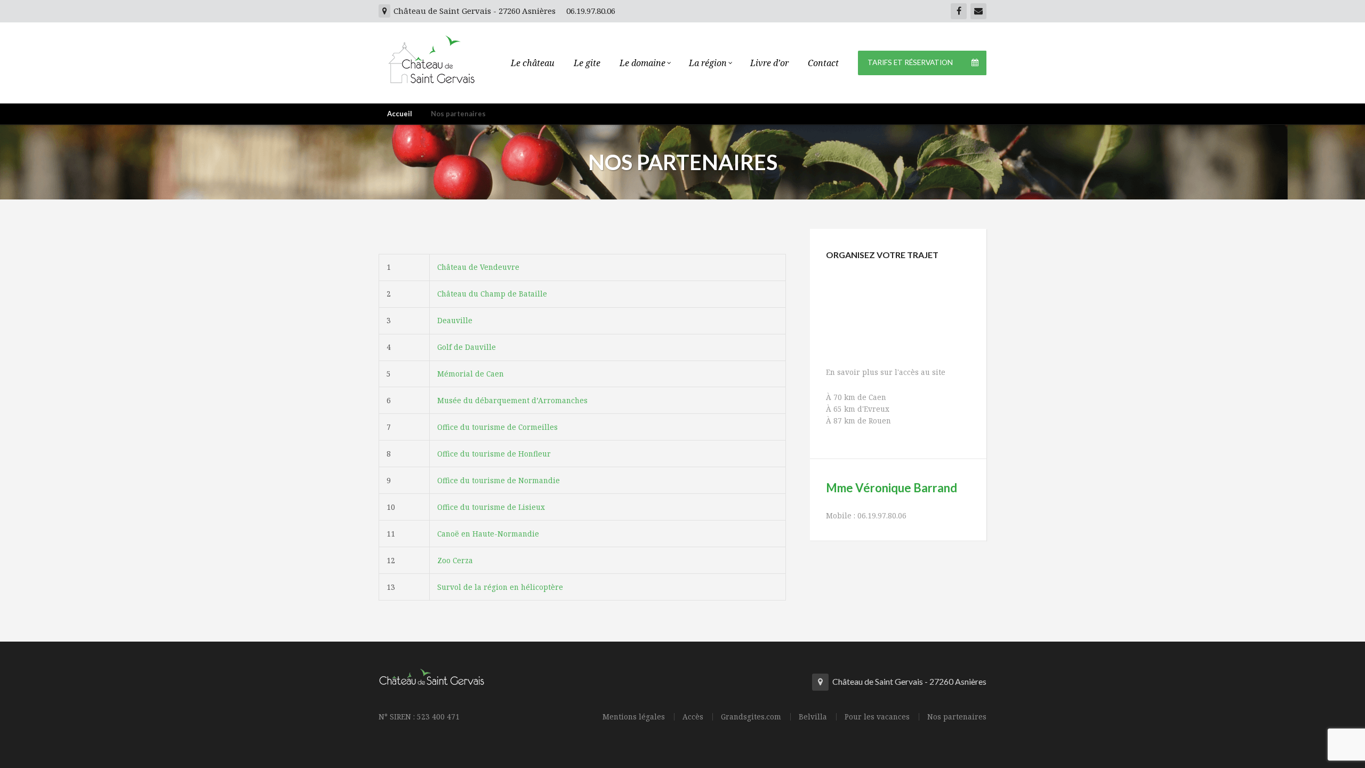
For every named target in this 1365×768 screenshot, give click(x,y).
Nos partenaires (956, 717)
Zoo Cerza (455, 560)
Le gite (587, 63)
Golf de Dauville (466, 347)
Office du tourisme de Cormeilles (497, 427)
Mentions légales (634, 717)
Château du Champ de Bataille (492, 294)
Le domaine (642, 63)
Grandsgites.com (751, 717)
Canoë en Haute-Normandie (488, 534)
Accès (692, 717)
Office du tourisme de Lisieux (491, 507)
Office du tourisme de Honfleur (494, 454)
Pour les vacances (877, 717)
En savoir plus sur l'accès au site (885, 372)
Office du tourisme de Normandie (498, 480)
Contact (823, 63)
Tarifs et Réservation (910, 62)
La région (708, 63)
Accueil (399, 113)
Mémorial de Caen (470, 374)
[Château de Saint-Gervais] (432, 55)
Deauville (454, 320)
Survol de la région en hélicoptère (500, 587)
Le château (533, 63)
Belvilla (813, 717)
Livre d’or (769, 63)
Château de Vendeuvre (478, 267)
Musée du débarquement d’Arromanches (512, 400)
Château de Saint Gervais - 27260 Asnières (473, 10)
